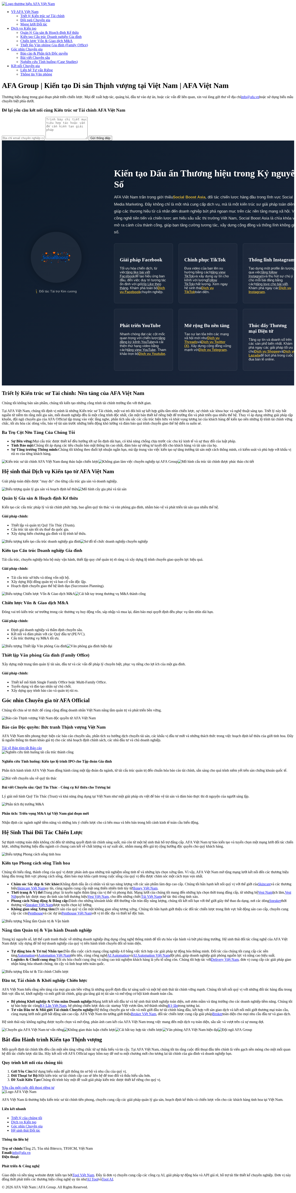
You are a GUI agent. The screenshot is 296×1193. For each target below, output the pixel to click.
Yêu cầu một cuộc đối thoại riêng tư (28, 1088)
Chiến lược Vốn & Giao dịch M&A (46, 41)
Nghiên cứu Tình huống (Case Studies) (49, 62)
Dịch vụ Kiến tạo (23, 28)
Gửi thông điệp (100, 138)
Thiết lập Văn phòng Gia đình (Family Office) (54, 45)
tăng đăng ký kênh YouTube (142, 340)
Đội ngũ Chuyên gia (35, 20)
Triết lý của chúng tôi (26, 1118)
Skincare (264, 884)
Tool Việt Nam (83, 1175)
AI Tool (92, 1179)
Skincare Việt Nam (31, 888)
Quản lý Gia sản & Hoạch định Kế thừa (49, 32)
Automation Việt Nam (54, 955)
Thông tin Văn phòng (36, 74)
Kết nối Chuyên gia (25, 66)
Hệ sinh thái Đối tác (25, 1130)
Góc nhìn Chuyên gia (27, 49)
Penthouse (35, 913)
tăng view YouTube (141, 350)
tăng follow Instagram (263, 274)
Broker (217, 1014)
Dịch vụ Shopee (267, 351)
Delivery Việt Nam (225, 959)
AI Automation (118, 955)
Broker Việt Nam (143, 1014)
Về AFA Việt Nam (24, 12)
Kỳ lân (173, 1006)
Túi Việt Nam (151, 897)
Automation (26, 955)
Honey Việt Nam (145, 888)
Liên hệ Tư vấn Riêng (36, 70)
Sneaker (275, 901)
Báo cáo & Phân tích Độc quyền (44, 53)
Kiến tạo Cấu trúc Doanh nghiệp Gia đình (51, 37)
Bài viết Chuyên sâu (35, 57)
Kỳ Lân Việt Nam (53, 1006)
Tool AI (107, 1179)
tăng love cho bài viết (272, 284)
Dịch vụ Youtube (152, 354)
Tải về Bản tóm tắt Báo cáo (22, 748)
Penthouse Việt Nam (77, 913)
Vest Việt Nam (98, 897)
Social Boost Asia (189, 197)
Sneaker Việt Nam (39, 905)
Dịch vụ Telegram (213, 350)
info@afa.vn (250, 97)
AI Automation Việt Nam (151, 955)
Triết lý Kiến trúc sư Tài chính (42, 16)
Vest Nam (265, 892)
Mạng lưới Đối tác (33, 24)
